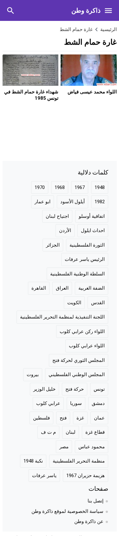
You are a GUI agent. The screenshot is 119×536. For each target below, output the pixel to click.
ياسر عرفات (44, 475)
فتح (63, 418)
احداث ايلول (93, 230)
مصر (64, 447)
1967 (80, 187)
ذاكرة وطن (86, 10)
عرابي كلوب (48, 403)
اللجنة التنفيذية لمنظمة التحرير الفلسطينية (62, 317)
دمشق (98, 403)
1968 (60, 187)
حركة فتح (74, 389)
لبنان (71, 432)
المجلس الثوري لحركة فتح (78, 360)
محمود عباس (91, 447)
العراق (62, 288)
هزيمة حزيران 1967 (85, 475)
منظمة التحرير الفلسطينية (79, 461)
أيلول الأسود (72, 202)
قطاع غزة (95, 432)
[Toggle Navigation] (110, 10)
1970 (40, 187)
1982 (100, 202)
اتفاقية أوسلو (92, 216)
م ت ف (48, 432)
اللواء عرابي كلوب (87, 346)
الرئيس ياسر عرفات (85, 259)
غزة (80, 418)
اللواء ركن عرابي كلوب (82, 331)
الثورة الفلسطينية (87, 245)
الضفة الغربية (91, 288)
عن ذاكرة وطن (88, 521)
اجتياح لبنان (57, 216)
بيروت (33, 374)
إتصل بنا (95, 501)
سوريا (76, 403)
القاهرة (38, 288)
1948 (100, 187)
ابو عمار (42, 202)
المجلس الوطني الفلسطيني (77, 374)
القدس (98, 303)
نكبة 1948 (33, 461)
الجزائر (53, 245)
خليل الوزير (44, 389)
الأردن (65, 230)
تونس (99, 389)
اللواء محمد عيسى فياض (92, 92)
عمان (99, 418)
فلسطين (41, 418)
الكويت (74, 303)
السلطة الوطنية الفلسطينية (77, 274)
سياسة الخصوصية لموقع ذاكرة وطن (67, 511)
